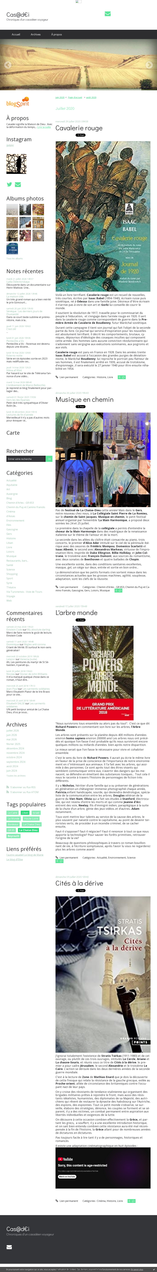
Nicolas (10, 674)
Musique (11, 556)
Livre (9, 547)
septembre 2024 (15, 761)
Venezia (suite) (28, 659)
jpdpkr (10, 145)
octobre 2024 (14, 757)
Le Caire (12, 812)
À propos (56, 34)
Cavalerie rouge (79, 127)
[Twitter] (9, 184)
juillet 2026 (12, 730)
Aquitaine (11, 484)
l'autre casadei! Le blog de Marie (24, 855)
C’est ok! (11, 329)
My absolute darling (38, 629)
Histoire (11, 538)
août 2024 (12, 766)
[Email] (108, 14)
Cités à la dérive (79, 882)
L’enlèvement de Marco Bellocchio (25, 385)
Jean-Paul (11, 688)
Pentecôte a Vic (15, 341)
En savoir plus (137, 1269)
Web (9, 600)
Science (10, 569)
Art (8, 489)
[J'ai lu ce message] (154, 1269)
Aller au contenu (11, 6)
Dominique (12, 644)
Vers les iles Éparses (18, 400)
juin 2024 (11, 770)
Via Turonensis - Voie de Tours (24, 591)
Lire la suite (44, 127)
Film (8, 525)
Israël (36, 812)
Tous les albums (14, 258)
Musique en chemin (85, 399)
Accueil (16, 34)
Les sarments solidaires (36, 688)
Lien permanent (68, 377)
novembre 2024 (15, 752)
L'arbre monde (77, 612)
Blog (9, 498)
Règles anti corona (35, 644)
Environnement (15, 520)
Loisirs (10, 551)
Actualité (11, 480)
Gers (9, 533)
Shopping (12, 574)
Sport (9, 578)
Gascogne (12, 529)
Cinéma (10, 511)
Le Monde (13, 818)
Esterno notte (14, 355)
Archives (36, 34)
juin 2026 (11, 735)
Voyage (10, 596)
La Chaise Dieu (31, 824)
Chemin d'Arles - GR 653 (20, 502)
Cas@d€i (17, 14)
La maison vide (14, 296)
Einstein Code (14, 629)
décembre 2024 (15, 748)
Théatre (11, 587)
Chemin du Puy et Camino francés (25, 507)
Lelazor (10, 659)
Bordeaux (13, 824)
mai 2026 (11, 739)
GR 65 (11, 830)
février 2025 (13, 744)
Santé (9, 565)
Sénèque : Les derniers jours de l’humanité (24, 313)
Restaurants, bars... (17, 560)
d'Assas (10, 516)
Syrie (9, 583)
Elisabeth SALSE (15, 703)
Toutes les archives (16, 775)
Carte (13, 432)
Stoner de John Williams (33, 674)
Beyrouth (13, 836)
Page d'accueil (75, 97)
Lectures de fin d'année (19, 414)
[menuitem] (15, 34)
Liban (9, 542)
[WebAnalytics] (79, 1)
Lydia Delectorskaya (17, 281)
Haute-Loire (31, 818)
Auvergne (12, 493)
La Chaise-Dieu (28, 830)
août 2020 (91, 97)
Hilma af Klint (14, 370)
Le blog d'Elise (14, 859)
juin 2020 (59, 97)
